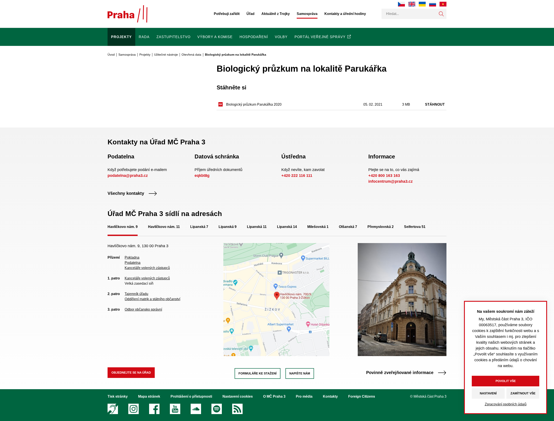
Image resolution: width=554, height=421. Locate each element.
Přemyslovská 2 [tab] (380, 227)
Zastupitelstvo (173, 37)
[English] (411, 4)
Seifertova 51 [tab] (414, 227)
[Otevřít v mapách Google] (276, 299)
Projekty (121, 37)
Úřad (250, 14)
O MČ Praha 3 (274, 396)
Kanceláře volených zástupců (147, 268)
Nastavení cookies (237, 396)
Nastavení (488, 393)
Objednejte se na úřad (131, 372)
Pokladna (132, 257)
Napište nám (299, 373)
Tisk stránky (118, 396)
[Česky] (401, 4)
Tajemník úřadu (136, 294)
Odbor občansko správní (143, 309)
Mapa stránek (149, 396)
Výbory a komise (215, 37)
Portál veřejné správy (320, 37)
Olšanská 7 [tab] (348, 227)
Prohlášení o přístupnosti (191, 396)
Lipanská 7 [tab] (199, 227)
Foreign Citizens (361, 396)
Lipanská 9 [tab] (228, 227)
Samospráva (307, 14)
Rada (144, 37)
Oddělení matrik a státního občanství (152, 299)
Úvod (111, 54)
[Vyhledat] (441, 14)
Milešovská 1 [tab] (318, 227)
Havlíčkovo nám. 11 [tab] (164, 227)
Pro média (304, 396)
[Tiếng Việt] (443, 4)
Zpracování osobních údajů (506, 404)
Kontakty (330, 396)
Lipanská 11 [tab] (257, 227)
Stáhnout (435, 104)
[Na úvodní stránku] (127, 14)
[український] (422, 4)
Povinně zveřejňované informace (399, 373)
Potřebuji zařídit (227, 14)
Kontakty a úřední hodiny (345, 14)
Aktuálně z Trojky (275, 14)
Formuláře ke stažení (257, 373)
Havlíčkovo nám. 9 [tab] (123, 227)
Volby (281, 37)
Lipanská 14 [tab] (287, 227)
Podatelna (132, 263)
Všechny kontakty (126, 193)
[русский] (432, 4)
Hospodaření (254, 37)
